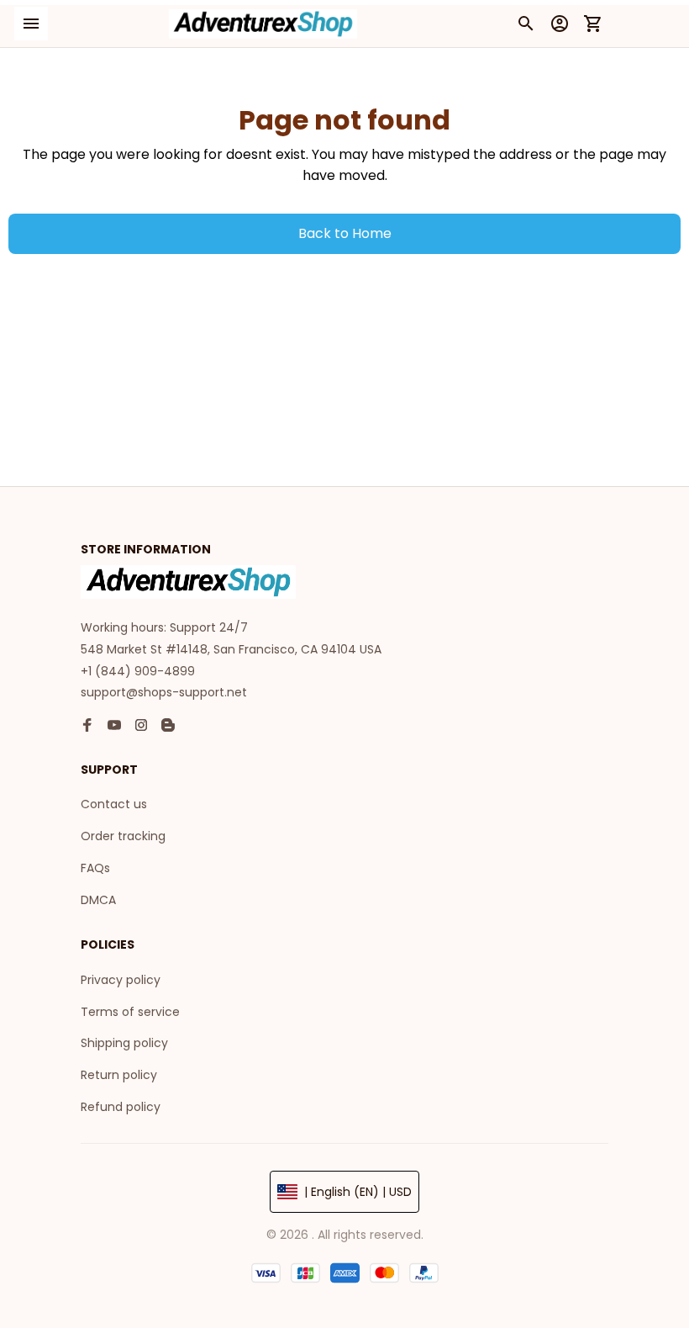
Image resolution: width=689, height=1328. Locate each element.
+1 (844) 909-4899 (138, 671)
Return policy (119, 1074)
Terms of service (130, 1011)
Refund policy (120, 1106)
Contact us (114, 804)
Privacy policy (120, 979)
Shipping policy (124, 1042)
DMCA (98, 900)
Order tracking (123, 836)
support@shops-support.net (164, 692)
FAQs (95, 868)
